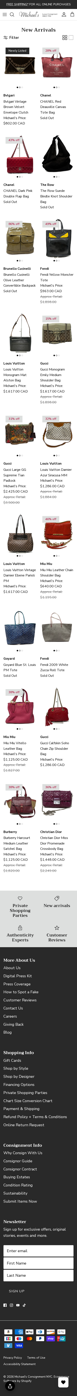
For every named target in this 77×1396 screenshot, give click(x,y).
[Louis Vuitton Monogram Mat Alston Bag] (20, 335)
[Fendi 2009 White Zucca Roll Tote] (57, 630)
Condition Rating (18, 1185)
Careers (10, 1016)
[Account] (63, 14)
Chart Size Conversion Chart (27, 1100)
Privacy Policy (12, 1358)
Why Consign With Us (22, 1152)
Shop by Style (15, 1068)
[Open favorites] (63, 1382)
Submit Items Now (20, 1201)
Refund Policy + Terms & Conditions (35, 1116)
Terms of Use (36, 1358)
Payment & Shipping (21, 1108)
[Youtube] (17, 1305)
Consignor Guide (17, 1161)
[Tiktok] (24, 1305)
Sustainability (15, 1193)
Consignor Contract (20, 1169)
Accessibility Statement (19, 1364)
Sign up (17, 1291)
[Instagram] (11, 1305)
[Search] (14, 14)
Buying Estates (16, 1177)
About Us (12, 967)
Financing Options (18, 1084)
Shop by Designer (18, 1076)
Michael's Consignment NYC (33, 1377)
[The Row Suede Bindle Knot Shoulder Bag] (57, 156)
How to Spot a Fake (20, 992)
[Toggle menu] (4, 14)
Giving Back (13, 1024)
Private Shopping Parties (25, 1092)
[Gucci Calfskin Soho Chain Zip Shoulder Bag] (57, 708)
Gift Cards (12, 1060)
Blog (7, 1032)
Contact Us (13, 1008)
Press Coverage (17, 984)
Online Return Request (23, 1125)
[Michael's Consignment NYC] (38, 14)
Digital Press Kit (17, 976)
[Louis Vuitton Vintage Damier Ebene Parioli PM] (20, 535)
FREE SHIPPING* (17, 4)
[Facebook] (5, 1305)
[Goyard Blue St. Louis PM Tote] (20, 630)
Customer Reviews (20, 1000)
